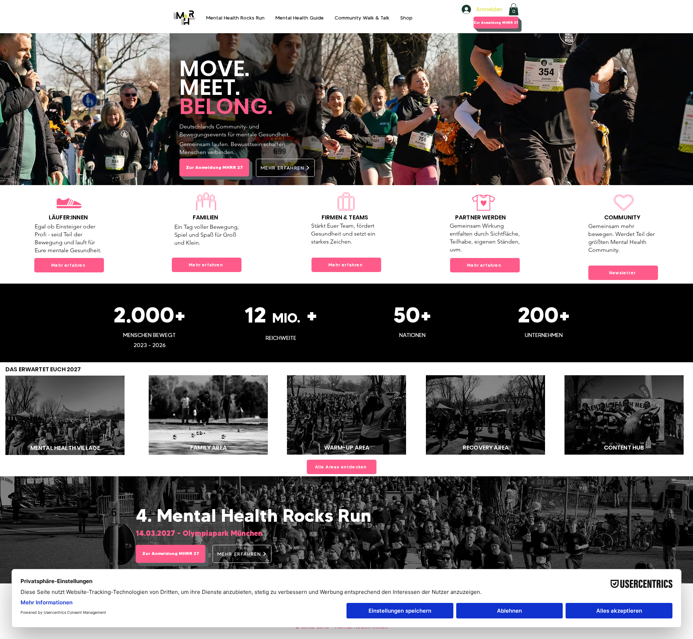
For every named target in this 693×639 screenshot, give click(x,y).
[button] (514, 9)
